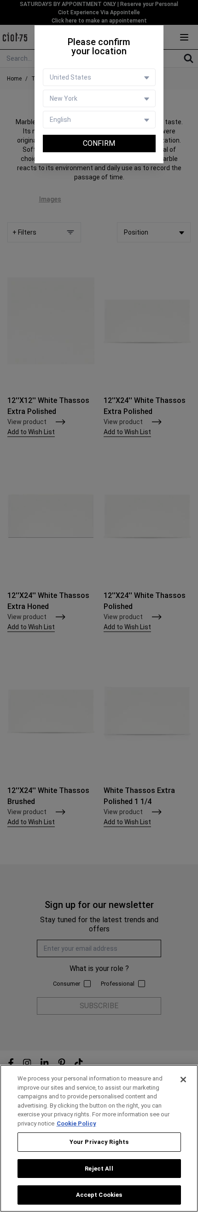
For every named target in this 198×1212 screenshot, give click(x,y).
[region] (99, 1138)
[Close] (183, 1079)
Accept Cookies (99, 1194)
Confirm (99, 143)
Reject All (99, 1168)
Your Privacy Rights (99, 1141)
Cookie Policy (76, 1123)
